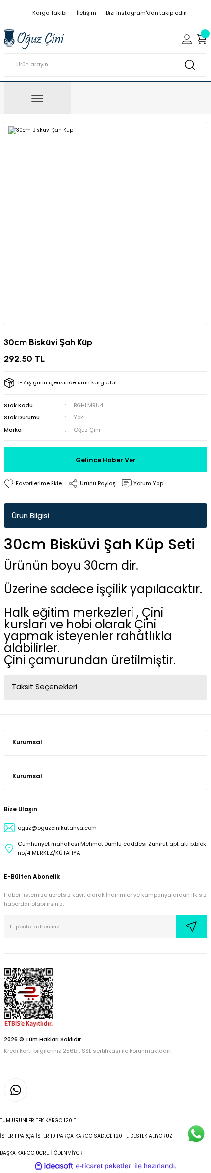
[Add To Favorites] (33, 483)
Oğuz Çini (87, 430)
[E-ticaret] (104, 1166)
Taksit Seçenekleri (44, 687)
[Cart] (201, 39)
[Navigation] (37, 98)
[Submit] (191, 926)
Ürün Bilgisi (30, 515)
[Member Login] (187, 39)
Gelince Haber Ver (106, 460)
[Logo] (34, 39)
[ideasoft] (54, 1166)
